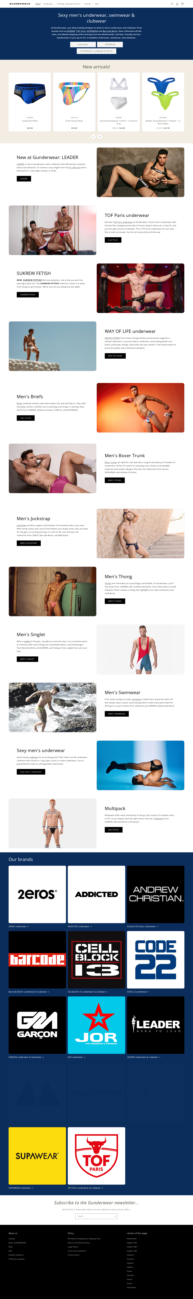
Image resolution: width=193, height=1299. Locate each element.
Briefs (19, 403)
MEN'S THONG (115, 601)
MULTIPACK (113, 830)
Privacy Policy (73, 1255)
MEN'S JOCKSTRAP (28, 543)
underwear (83, 44)
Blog (10, 1247)
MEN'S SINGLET (27, 659)
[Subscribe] (114, 1216)
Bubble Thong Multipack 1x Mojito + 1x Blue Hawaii (163, 122)
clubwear (34, 757)
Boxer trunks (111, 462)
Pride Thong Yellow (74, 121)
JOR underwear (75, 1057)
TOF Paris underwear (123, 222)
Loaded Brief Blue (30, 121)
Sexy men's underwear (31, 772)
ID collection (75, 167)
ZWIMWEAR (110, 44)
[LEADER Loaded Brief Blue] (30, 93)
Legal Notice (73, 1247)
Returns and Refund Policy (79, 1243)
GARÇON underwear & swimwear (25, 1057)
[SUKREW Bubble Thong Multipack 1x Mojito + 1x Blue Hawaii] (163, 93)
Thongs (108, 583)
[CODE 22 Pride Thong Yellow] (74, 93)
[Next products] (99, 136)
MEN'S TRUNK (114, 480)
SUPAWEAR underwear (20, 1188)
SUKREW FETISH (27, 294)
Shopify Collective (16, 1255)
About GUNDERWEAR (17, 1243)
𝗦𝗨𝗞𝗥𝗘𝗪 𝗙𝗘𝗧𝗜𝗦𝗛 (32, 280)
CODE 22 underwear (137, 992)
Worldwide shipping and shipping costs (84, 1239)
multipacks (159, 818)
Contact (12, 1239)
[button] (49, 3)
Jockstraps (21, 525)
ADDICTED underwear (78, 926)
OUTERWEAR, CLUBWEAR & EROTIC (96, 51)
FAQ (10, 1251)
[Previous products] (93, 136)
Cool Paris (113, 240)
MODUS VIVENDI (112, 338)
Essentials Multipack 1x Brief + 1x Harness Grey (119, 122)
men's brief (25, 418)
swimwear (136, 699)
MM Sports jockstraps (19, 1125)
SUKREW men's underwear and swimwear (148, 1125)
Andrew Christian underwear (141, 926)
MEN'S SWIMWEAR (116, 714)
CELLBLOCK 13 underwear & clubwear (86, 992)
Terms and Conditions (77, 1251)
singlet (27, 641)
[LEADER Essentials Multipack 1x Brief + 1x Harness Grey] (119, 93)
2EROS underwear (17, 926)
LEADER (20, 164)
